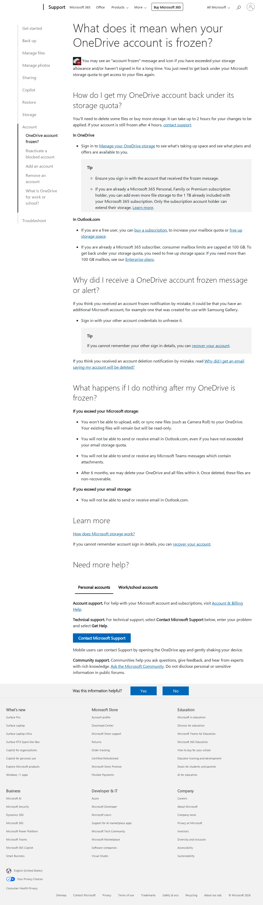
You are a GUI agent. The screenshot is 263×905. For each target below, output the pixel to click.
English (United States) (28, 870)
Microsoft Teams (16, 839)
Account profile (101, 717)
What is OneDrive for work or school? (41, 197)
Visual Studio (100, 856)
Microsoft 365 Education (192, 742)
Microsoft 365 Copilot (19, 848)
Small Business (15, 856)
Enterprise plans (139, 259)
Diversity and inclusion (191, 839)
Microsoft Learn (101, 815)
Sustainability (185, 856)
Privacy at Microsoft (189, 823)
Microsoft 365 (80, 7)
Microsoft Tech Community (108, 831)
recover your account (210, 345)
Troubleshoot (34, 220)
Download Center (103, 725)
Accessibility (185, 848)
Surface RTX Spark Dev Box (23, 742)
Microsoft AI (13, 798)
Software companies (104, 848)
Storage (29, 114)
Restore (29, 102)
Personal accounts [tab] (94, 587)
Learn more (143, 207)
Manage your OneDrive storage (127, 145)
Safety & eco (171, 895)
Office (100, 7)
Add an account (39, 166)
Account (29, 126)
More (138, 7)
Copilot (28, 89)
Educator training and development (199, 758)
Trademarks (148, 895)
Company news (186, 815)
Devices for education (190, 725)
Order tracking (101, 750)
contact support (177, 124)
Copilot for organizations (21, 750)
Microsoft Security (17, 806)
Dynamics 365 (15, 815)
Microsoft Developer (104, 806)
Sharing (29, 77)
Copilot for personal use (21, 758)
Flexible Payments (103, 775)
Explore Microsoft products (23, 766)
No (176, 690)
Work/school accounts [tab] (138, 587)
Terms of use (126, 895)
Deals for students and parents (196, 766)
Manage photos (36, 65)
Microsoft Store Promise (107, 766)
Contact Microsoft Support (101, 638)
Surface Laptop (15, 725)
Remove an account (36, 178)
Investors (183, 831)
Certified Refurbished (105, 758)
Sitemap (61, 895)
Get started (32, 28)
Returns (96, 742)
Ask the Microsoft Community (137, 666)
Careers (182, 798)
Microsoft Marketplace (106, 839)
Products (118, 7)
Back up (29, 40)
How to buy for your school (194, 750)
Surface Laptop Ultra (19, 734)
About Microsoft (187, 806)
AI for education (187, 775)
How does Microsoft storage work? (104, 533)
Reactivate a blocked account (40, 153)
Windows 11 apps (17, 775)
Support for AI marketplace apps (112, 823)
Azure (95, 798)
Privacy (106, 895)
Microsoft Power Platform (22, 831)
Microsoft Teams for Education (196, 734)
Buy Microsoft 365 (167, 7)
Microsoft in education (191, 717)
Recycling (191, 895)
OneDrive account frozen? (42, 138)
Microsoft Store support (106, 734)
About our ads (213, 895)
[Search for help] (238, 6)
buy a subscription (150, 230)
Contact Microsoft (84, 895)
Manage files (33, 52)
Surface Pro (13, 717)
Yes (143, 690)
